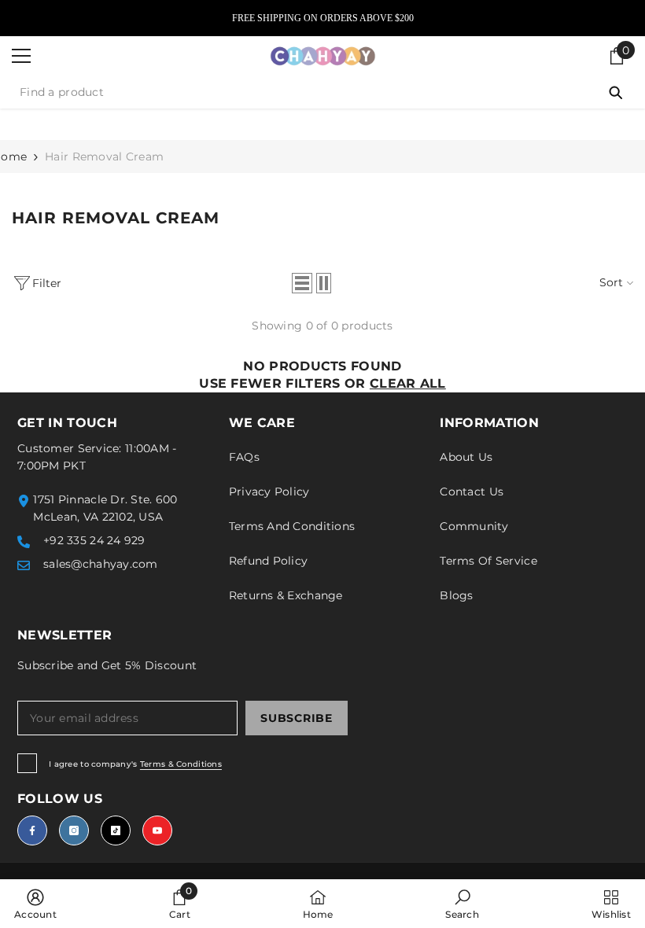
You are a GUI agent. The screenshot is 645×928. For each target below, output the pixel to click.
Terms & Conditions (181, 764)
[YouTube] (157, 830)
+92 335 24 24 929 (94, 540)
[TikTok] (116, 830)
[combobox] (305, 92)
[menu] (21, 55)
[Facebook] (32, 830)
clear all (408, 383)
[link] (35, 903)
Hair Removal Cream (104, 156)
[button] (302, 283)
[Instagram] (74, 830)
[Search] (322, 92)
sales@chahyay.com (100, 564)
